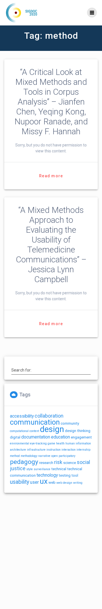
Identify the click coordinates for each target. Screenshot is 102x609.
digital (15, 437)
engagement (81, 437)
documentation (35, 437)
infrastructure (36, 450)
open (54, 456)
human (70, 443)
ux (44, 481)
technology (47, 475)
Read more (51, 176)
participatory (67, 456)
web (52, 482)
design (52, 429)
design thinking (77, 431)
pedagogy (24, 462)
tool (74, 475)
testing (65, 475)
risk (58, 462)
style (29, 469)
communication (35, 422)
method (15, 456)
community (70, 423)
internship (83, 450)
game (51, 443)
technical (58, 469)
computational (19, 431)
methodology (29, 456)
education (60, 437)
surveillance (42, 469)
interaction (68, 450)
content (34, 431)
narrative (44, 456)
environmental (19, 443)
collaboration (49, 416)
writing (77, 483)
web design (64, 483)
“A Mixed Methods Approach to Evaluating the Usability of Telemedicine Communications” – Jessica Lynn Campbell (51, 244)
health (60, 443)
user (34, 482)
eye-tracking (38, 443)
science (69, 463)
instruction (53, 450)
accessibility (22, 416)
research (46, 463)
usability (19, 482)
